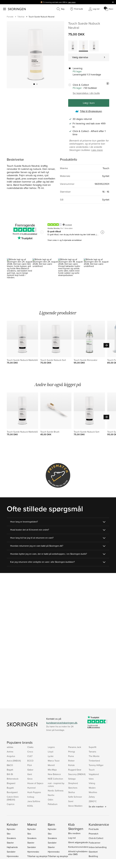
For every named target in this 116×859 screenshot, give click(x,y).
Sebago (72, 778)
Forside (10, 16)
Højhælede (12, 847)
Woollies (93, 792)
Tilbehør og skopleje (37, 856)
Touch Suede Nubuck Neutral (41, 16)
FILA (29, 765)
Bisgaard (11, 783)
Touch (92, 769)
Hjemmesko (13, 856)
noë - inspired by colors (56, 784)
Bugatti (10, 787)
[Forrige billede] (12, 55)
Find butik (94, 829)
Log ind (72, 837)
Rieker (71, 760)
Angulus (11, 756)
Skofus (71, 792)
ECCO (30, 760)
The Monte (94, 756)
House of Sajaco (35, 783)
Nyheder (11, 829)
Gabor (30, 769)
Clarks (30, 747)
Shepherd (73, 783)
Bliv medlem (74, 833)
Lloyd (50, 751)
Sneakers (11, 838)
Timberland (94, 760)
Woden (92, 787)
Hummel (31, 787)
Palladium (52, 804)
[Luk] (113, 2)
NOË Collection (55, 778)
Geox (30, 778)
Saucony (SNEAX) (76, 774)
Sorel (70, 801)
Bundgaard (12, 792)
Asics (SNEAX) (14, 760)
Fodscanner (94, 842)
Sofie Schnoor (75, 796)
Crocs (30, 751)
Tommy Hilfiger (96, 765)
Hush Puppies (34, 792)
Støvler (10, 842)
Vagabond (94, 774)
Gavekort (93, 851)
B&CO (10, 765)
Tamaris (92, 751)
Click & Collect (96, 838)
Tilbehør (21, 16)
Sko (8, 833)
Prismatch (93, 833)
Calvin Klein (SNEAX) (13, 798)
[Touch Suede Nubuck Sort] (72, 45)
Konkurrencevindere (78, 846)
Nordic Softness (55, 790)
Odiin (50, 799)
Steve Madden (75, 805)
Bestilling (93, 856)
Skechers (72, 787)
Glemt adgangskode (78, 842)
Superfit (92, 747)
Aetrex (10, 751)
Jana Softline (33, 801)
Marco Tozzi (54, 760)
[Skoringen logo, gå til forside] (17, 9)
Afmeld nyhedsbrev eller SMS (78, 853)
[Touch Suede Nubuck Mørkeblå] (94, 45)
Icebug (30, 796)
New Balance (54, 774)
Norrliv (51, 795)
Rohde (71, 765)
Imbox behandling (98, 847)
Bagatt (10, 769)
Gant (29, 774)
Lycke (50, 756)
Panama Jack (74, 747)
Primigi (71, 751)
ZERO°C (93, 801)
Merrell (51, 765)
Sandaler (11, 851)
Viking (92, 783)
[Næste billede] (58, 55)
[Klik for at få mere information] (107, 83)
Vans (91, 778)
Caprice (10, 804)
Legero (51, 747)
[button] (19, 273)
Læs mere (72, 2)
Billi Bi (10, 774)
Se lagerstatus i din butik (86, 93)
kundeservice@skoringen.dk (61, 722)
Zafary (92, 796)
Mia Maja (52, 769)
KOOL (30, 805)
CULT (30, 756)
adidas (10, 747)
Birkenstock (12, 778)
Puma (71, 756)
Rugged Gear (74, 769)
